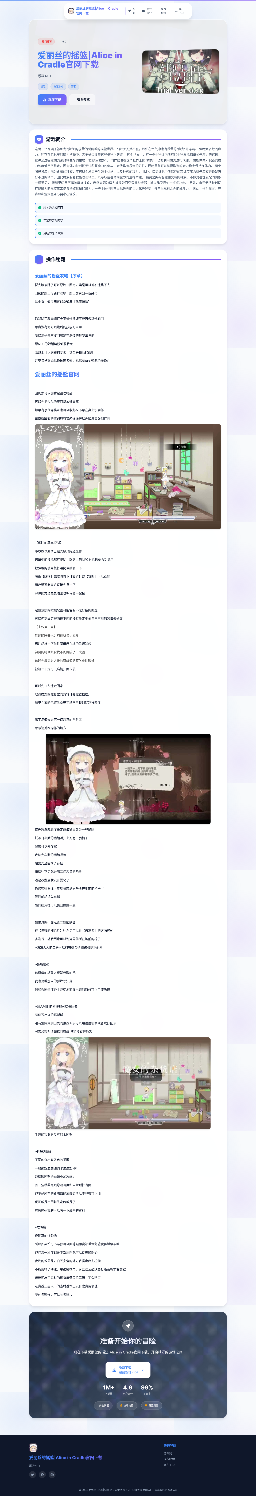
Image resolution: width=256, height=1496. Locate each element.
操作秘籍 (169, 1459)
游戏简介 (169, 1453)
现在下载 (169, 1465)
